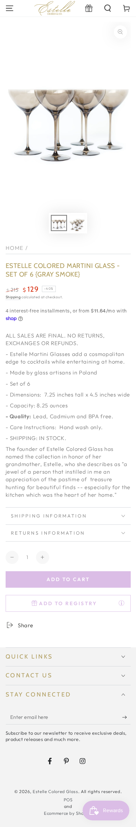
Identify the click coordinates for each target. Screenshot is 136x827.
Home (15, 247)
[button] (107, 8)
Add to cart (68, 579)
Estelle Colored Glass (55, 791)
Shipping (13, 297)
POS (68, 799)
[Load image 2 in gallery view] (77, 223)
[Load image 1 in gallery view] (59, 223)
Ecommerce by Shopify (68, 813)
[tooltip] (121, 602)
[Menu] (9, 8)
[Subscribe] (126, 717)
